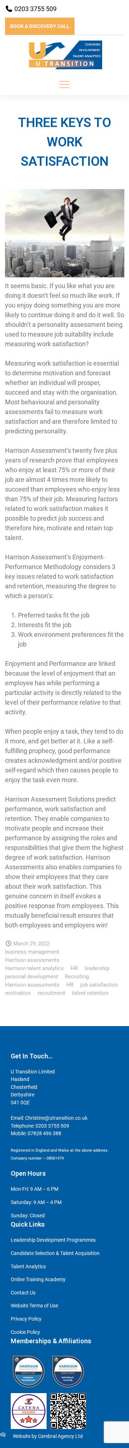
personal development (31, 976)
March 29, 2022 (31, 943)
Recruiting (77, 976)
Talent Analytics (28, 1267)
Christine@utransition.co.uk (56, 1118)
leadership (97, 968)
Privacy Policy (26, 1319)
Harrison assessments (32, 960)
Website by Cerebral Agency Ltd (48, 1436)
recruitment (51, 993)
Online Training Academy (38, 1280)
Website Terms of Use (34, 1306)
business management (32, 952)
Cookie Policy (25, 1332)
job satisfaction (99, 985)
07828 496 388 (44, 1133)
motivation (18, 993)
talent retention (90, 993)
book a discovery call (40, 26)
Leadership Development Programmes (53, 1240)
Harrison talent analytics (34, 968)
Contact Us (23, 1293)
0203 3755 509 (35, 9)
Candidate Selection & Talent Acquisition (55, 1253)
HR (74, 968)
